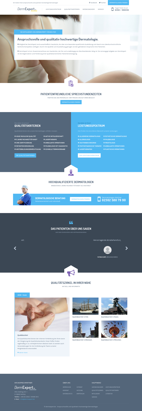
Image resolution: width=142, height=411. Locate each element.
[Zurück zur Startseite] (27, 9)
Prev (15, 248)
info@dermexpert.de (27, 399)
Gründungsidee (89, 9)
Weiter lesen (23, 352)
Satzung (80, 390)
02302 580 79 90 (114, 200)
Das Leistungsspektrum (89, 155)
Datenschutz (67, 394)
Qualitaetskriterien (72, 9)
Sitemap (79, 387)
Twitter (103, 3)
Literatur (109, 394)
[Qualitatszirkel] (42, 314)
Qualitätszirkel (22, 335)
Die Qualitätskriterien (25, 155)
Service (101, 9)
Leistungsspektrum (53, 9)
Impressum (67, 387)
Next (126, 248)
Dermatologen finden (118, 2)
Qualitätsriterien (112, 390)
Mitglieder (96, 394)
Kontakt (66, 390)
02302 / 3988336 (122, 10)
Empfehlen (80, 394)
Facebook (93, 3)
